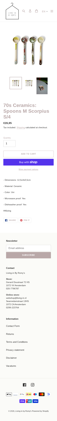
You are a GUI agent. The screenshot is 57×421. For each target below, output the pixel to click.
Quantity (7, 138)
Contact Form (13, 326)
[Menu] (52, 11)
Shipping (21, 127)
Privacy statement (15, 350)
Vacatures (11, 366)
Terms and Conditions (17, 342)
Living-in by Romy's (23, 411)
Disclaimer (11, 358)
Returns (10, 334)
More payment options (28, 169)
